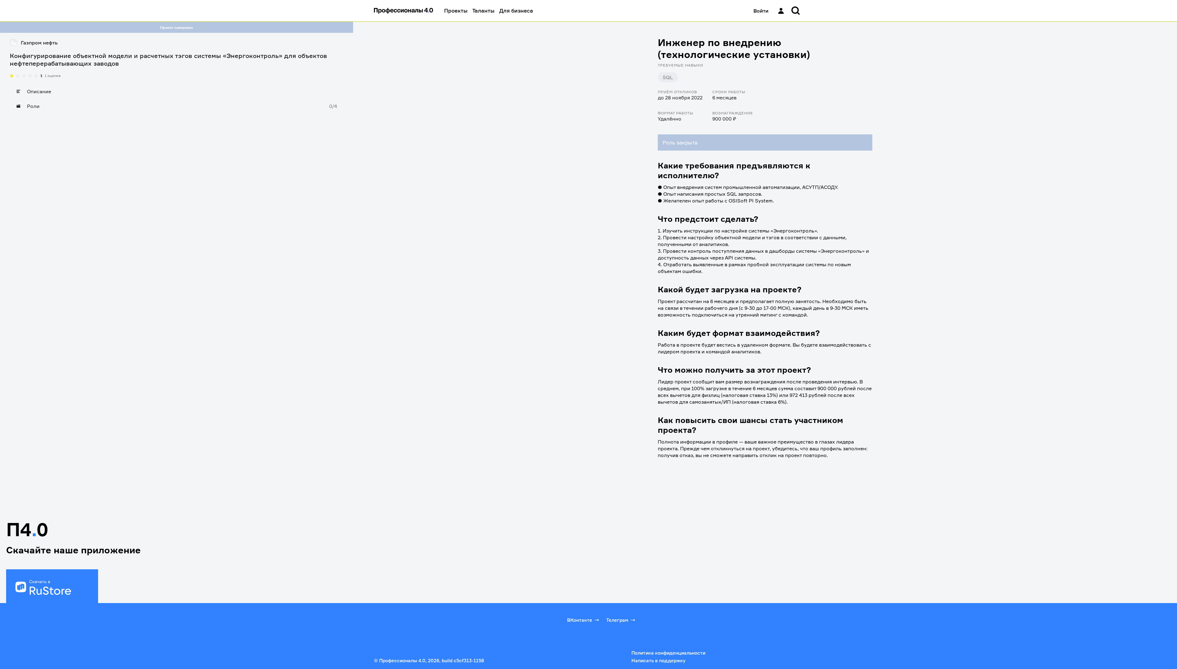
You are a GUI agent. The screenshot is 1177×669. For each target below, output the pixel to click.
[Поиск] (795, 10)
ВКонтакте (579, 620)
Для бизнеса (516, 10)
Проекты (455, 10)
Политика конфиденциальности (668, 653)
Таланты (483, 10)
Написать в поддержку (658, 660)
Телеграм (617, 620)
